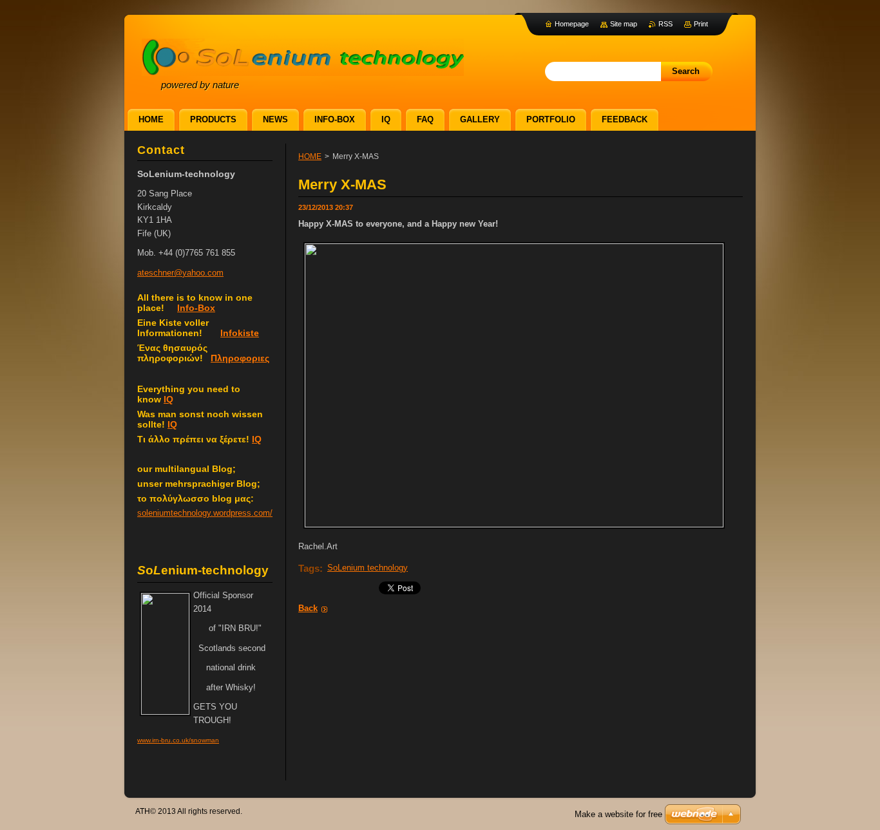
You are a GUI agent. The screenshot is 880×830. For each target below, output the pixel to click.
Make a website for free (618, 814)
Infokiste (239, 333)
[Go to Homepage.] (303, 68)
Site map (623, 24)
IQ (168, 399)
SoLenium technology (367, 567)
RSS (665, 24)
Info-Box (196, 308)
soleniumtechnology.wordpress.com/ (205, 513)
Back (308, 608)
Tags (309, 568)
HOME (309, 156)
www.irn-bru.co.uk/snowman (178, 740)
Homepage (572, 24)
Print (701, 24)
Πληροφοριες (240, 358)
